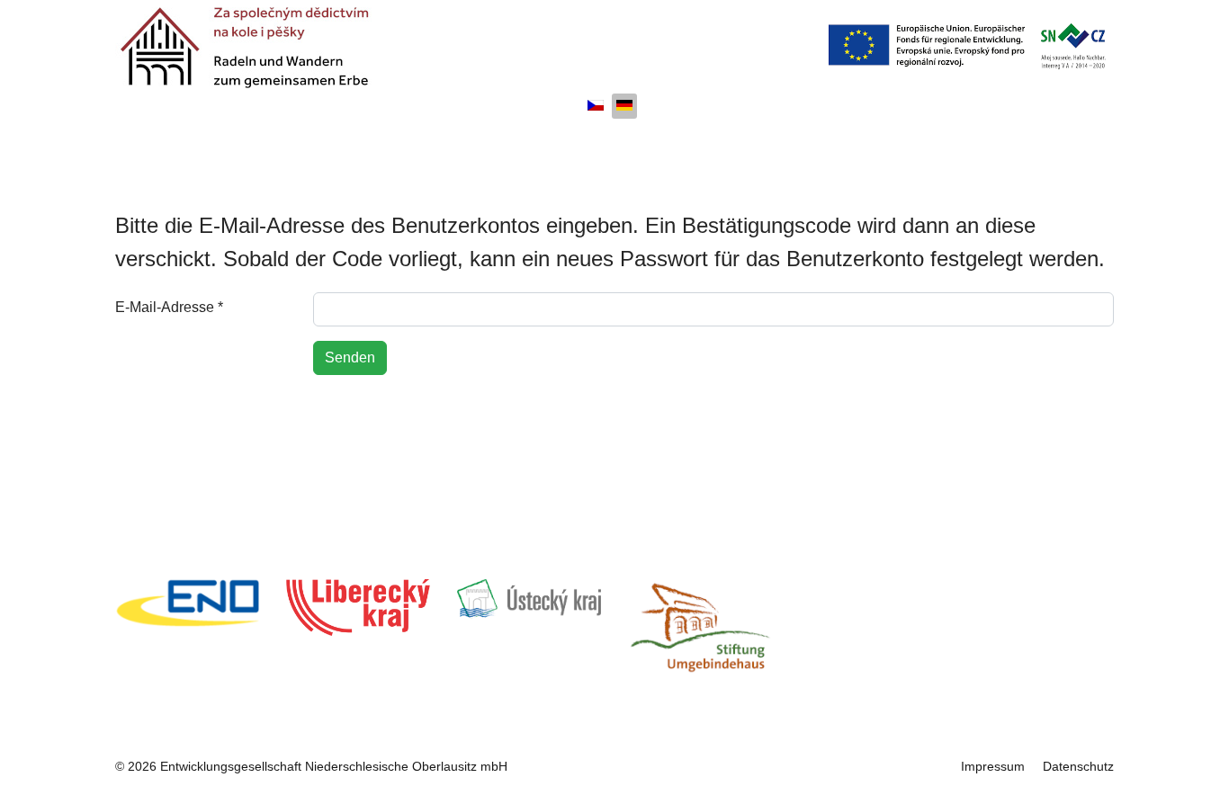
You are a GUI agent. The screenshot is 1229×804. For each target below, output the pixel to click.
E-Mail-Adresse (169, 307)
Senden (350, 357)
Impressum (993, 766)
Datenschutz (1078, 766)
